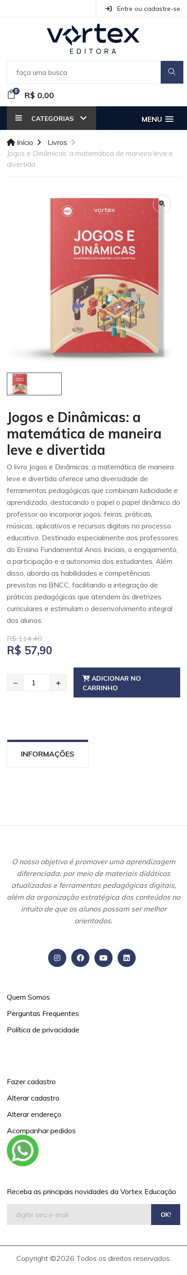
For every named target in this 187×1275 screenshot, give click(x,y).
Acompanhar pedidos (41, 1130)
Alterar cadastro (33, 1097)
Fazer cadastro (31, 1081)
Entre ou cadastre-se (147, 9)
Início (24, 142)
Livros (57, 142)
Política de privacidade (43, 1029)
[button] (157, 119)
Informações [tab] (47, 753)
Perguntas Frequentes (43, 1013)
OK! (166, 1214)
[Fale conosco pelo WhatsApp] (23, 1150)
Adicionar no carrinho (112, 683)
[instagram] (57, 958)
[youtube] (103, 958)
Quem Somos (28, 996)
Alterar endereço (34, 1114)
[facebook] (80, 958)
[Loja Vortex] (93, 39)
